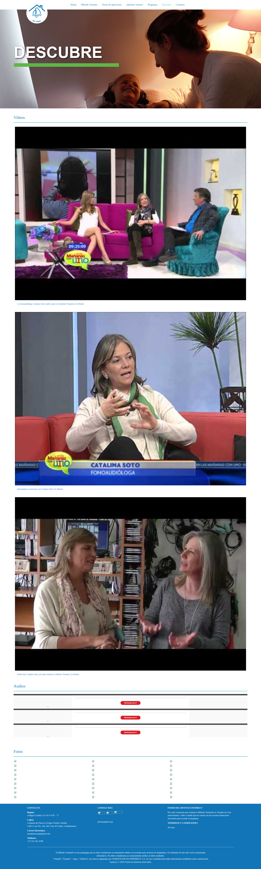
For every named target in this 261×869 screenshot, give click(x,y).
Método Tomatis (89, 4)
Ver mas (171, 827)
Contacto (180, 4)
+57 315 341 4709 (35, 841)
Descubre (166, 4)
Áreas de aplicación (111, 4)
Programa (152, 4)
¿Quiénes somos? (134, 4)
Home (74, 4)
